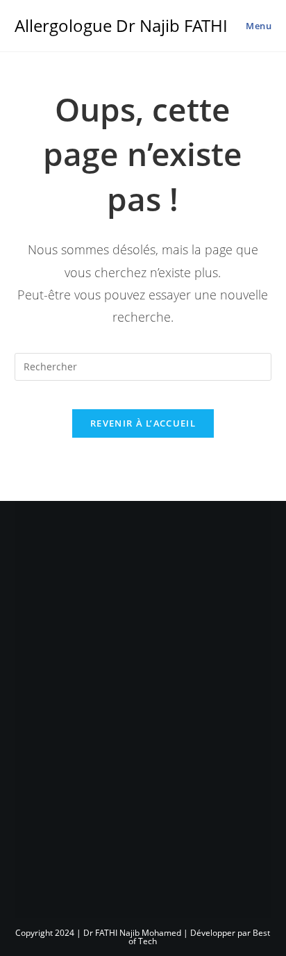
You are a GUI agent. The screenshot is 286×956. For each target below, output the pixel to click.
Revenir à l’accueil (143, 423)
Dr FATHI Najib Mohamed (132, 933)
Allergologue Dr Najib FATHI (121, 25)
